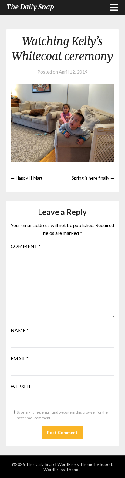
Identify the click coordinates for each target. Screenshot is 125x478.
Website (21, 386)
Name (20, 330)
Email (20, 358)
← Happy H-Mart (26, 177)
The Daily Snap (30, 7)
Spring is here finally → (93, 177)
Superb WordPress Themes (78, 467)
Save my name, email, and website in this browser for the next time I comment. (62, 415)
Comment (26, 246)
